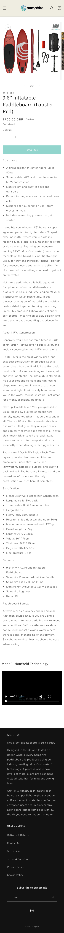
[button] (4, 8)
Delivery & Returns (18, 835)
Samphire (35, 927)
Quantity (7, 130)
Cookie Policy (15, 875)
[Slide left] (24, 86)
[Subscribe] (53, 897)
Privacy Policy (15, 867)
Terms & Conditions (19, 859)
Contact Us (13, 843)
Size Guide (13, 851)
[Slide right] (40, 86)
